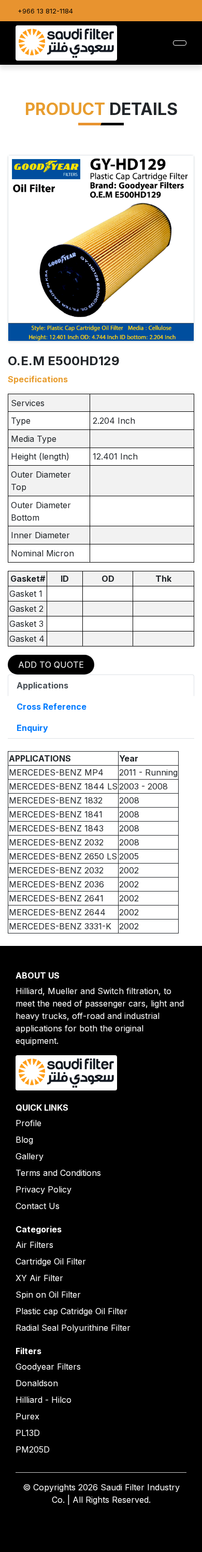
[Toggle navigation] (179, 43)
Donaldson (37, 1383)
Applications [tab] (42, 685)
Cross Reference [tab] (51, 706)
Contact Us (38, 1206)
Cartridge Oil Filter (51, 1261)
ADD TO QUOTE (51, 664)
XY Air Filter (39, 1278)
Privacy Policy (43, 1189)
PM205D (33, 1449)
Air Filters (34, 1245)
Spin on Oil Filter (48, 1294)
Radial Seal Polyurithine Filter (73, 1328)
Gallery (30, 1156)
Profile (28, 1123)
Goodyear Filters (48, 1366)
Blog (24, 1139)
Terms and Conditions (58, 1173)
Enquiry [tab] (32, 728)
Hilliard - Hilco (43, 1400)
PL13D (28, 1433)
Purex (27, 1416)
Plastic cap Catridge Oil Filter (71, 1311)
